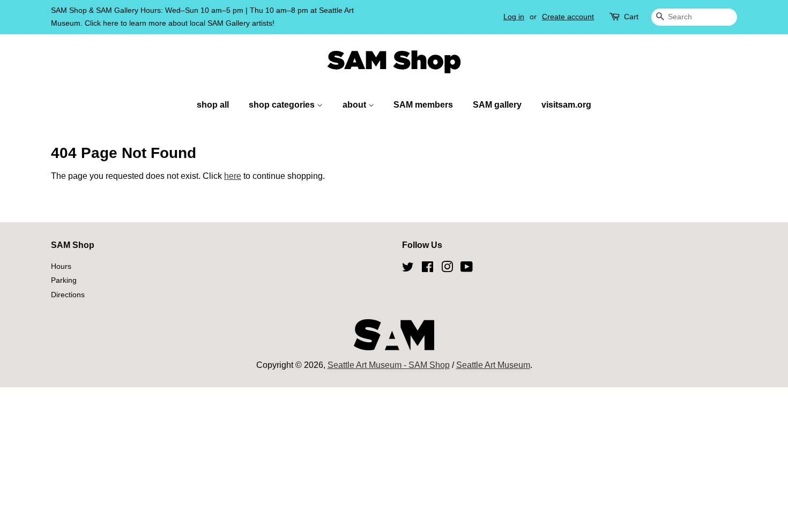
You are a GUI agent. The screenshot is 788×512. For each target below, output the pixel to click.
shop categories (283, 104)
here (232, 175)
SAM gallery (497, 104)
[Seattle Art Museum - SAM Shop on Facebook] (427, 269)
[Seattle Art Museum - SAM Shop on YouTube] (466, 269)
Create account (568, 16)
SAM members (423, 104)
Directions (68, 295)
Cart (631, 16)
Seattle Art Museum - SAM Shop (389, 365)
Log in (513, 16)
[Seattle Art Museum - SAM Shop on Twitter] (408, 269)
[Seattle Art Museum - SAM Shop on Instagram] (447, 269)
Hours (61, 266)
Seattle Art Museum (493, 365)
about (355, 104)
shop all (213, 104)
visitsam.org (566, 104)
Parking (64, 280)
